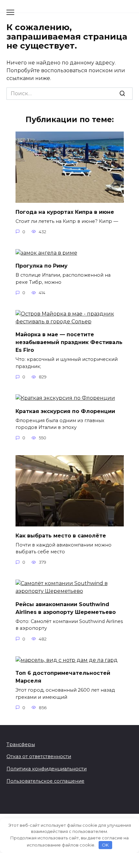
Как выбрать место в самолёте (61, 535)
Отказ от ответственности (38, 756)
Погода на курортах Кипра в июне (65, 212)
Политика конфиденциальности (46, 769)
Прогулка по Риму (42, 266)
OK (105, 844)
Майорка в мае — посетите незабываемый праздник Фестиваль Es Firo (69, 342)
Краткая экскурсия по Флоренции (65, 411)
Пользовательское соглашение (45, 781)
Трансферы (20, 744)
